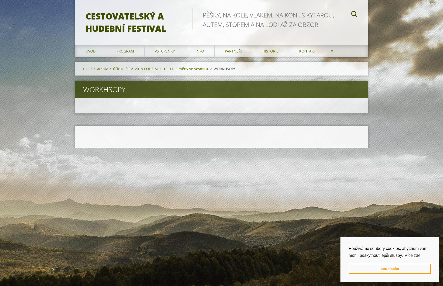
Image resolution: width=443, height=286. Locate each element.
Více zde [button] (412, 255)
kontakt (307, 51)
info (200, 51)
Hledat (354, 14)
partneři (233, 51)
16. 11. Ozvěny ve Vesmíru (185, 68)
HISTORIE (270, 51)
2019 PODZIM (146, 68)
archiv (102, 68)
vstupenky (165, 51)
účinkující (121, 68)
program (125, 51)
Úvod (91, 51)
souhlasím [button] (390, 269)
